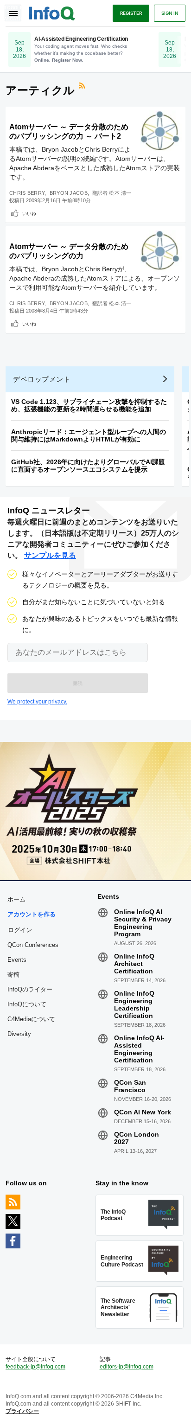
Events (16, 959)
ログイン (20, 930)
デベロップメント (41, 379)
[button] (77, 683)
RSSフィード (82, 87)
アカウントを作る (31, 914)
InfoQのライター (29, 989)
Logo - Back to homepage (52, 12)
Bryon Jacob (69, 193)
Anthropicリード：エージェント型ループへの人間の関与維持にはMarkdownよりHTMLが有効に (88, 435)
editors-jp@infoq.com (126, 1366)
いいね (29, 213)
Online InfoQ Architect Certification (134, 964)
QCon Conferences (32, 944)
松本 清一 (120, 193)
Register (131, 13)
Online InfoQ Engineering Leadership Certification (134, 1004)
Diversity (19, 1033)
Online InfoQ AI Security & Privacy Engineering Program (143, 923)
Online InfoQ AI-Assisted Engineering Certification (139, 1049)
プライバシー (22, 1411)
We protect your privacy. (37, 701)
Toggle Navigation (13, 13)
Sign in (169, 13)
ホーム (16, 899)
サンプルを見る (50, 555)
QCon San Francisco (130, 1086)
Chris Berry (27, 193)
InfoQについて (26, 1004)
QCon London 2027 (136, 1138)
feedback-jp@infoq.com (35, 1366)
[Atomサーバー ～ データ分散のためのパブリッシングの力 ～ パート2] (161, 131)
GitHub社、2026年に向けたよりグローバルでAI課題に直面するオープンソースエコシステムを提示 (88, 465)
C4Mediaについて (31, 1019)
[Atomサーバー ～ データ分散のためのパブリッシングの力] (161, 251)
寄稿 (13, 974)
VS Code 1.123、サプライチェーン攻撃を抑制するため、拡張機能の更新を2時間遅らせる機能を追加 (89, 405)
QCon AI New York (142, 1112)
